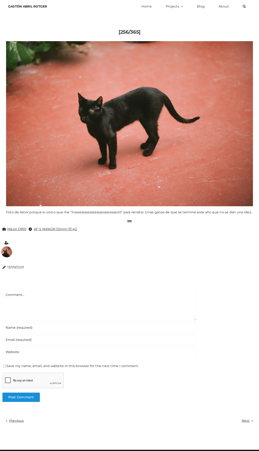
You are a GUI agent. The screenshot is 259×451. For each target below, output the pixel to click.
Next (246, 421)
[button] (244, 6)
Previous (16, 421)
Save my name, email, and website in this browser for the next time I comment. (72, 366)
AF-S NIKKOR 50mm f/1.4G (55, 229)
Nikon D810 (16, 229)
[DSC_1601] (6, 248)
